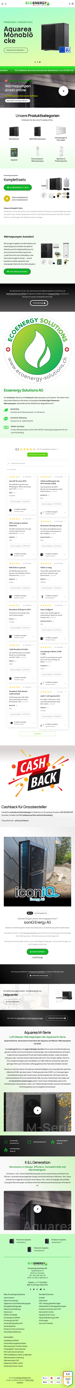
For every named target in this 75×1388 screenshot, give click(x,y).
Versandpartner (10, 1326)
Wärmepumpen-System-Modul (15, 1346)
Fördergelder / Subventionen (15, 1349)
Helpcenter (43, 1300)
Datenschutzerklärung (12, 1309)
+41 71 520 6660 (41, 1282)
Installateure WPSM (11, 1340)
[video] (63, 91)
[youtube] (41, 1289)
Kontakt (42, 1298)
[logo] (37, 3)
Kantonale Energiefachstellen (15, 1343)
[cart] (73, 4)
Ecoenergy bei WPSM (12, 1318)
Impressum (8, 1312)
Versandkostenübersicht (13, 1323)
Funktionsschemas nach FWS (50, 1309)
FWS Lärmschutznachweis (14, 1352)
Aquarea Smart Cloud (47, 1315)
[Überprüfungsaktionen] (34, 476)
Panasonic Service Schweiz (14, 1329)
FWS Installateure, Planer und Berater (18, 1355)
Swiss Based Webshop (12, 1332)
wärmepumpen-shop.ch (62, 1142)
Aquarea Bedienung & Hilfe (49, 1318)
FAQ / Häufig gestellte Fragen (50, 1303)
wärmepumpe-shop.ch (15, 1150)
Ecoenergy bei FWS (11, 1320)
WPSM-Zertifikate (10, 1315)
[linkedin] (44, 1289)
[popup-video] (37, 1110)
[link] (24, 997)
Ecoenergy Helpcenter (39, 1285)
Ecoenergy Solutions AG (22, 1378)
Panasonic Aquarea (23, 1240)
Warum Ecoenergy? (11, 1300)
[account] (70, 4)
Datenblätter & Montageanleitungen (52, 1306)
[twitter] (34, 1289)
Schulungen (43, 1320)
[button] (2, 4)
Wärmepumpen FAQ (11, 1360)
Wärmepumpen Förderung (14, 1357)
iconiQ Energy (37, 957)
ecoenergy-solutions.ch (14, 1142)
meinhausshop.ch (39, 1142)
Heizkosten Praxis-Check (13, 1366)
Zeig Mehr (20, 489)
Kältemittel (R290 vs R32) (13, 1363)
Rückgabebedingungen (13, 1306)
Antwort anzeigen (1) (16, 501)
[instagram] (37, 1289)
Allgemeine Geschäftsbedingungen (17, 1303)
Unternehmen (9, 1298)
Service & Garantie (46, 1323)
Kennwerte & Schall (46, 1312)
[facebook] (30, 1289)
